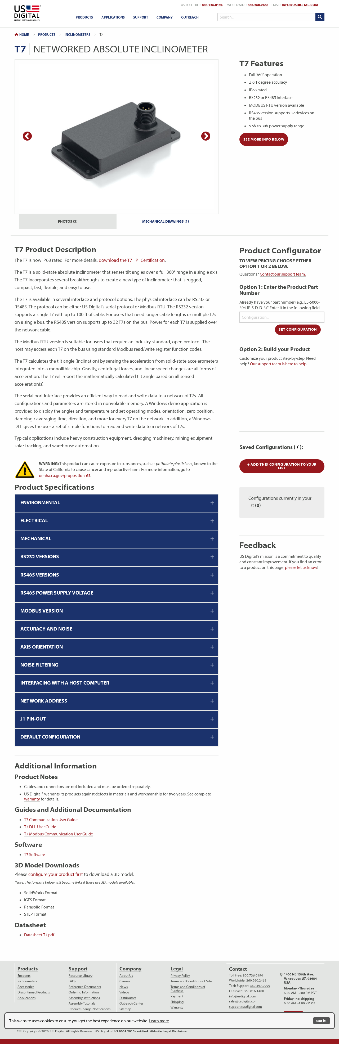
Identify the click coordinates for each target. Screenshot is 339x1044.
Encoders (23, 976)
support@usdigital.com (245, 1007)
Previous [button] (27, 136)
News (123, 987)
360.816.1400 (254, 991)
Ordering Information (84, 992)
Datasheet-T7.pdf (39, 934)
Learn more (159, 1020)
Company (165, 17)
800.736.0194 (212, 5)
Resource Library (80, 976)
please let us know (301, 567)
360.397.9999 (260, 986)
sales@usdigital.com (243, 1001)
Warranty (177, 1007)
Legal (177, 969)
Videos (124, 992)
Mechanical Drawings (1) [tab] (165, 221)
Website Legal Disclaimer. (169, 1031)
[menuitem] (84, 17)
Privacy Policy (180, 976)
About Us (126, 976)
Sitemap (125, 1009)
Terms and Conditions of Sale (191, 981)
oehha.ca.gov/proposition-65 (64, 475)
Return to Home (26, 13)
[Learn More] (298, 447)
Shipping (177, 1002)
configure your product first (55, 874)
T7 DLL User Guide (40, 826)
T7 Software (34, 854)
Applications (113, 17)
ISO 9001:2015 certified (130, 1031)
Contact (238, 969)
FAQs (72, 981)
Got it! (321, 1020)
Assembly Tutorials (82, 1003)
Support (140, 17)
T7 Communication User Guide (51, 819)
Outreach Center (131, 1003)
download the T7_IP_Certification (132, 260)
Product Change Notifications (89, 1009)
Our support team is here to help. (278, 363)
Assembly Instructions (84, 998)
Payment (177, 996)
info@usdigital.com (300, 5)
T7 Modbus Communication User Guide (58, 833)
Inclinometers (77, 34)
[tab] (116, 503)
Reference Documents (85, 987)
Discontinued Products (33, 992)
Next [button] (205, 136)
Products (84, 17)
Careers (124, 981)
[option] (116, 136)
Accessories (25, 987)
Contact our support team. (283, 274)
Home (24, 34)
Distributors (127, 998)
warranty (32, 799)
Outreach (190, 17)
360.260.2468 (258, 5)
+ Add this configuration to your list (281, 466)
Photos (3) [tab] (67, 221)
